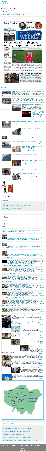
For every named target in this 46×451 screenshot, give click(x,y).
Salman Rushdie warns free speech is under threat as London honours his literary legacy (23, 136)
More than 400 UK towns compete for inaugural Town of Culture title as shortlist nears (27, 141)
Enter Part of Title (4, 10)
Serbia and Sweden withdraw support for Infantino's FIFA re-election (18, 272)
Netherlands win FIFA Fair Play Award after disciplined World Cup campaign (19, 288)
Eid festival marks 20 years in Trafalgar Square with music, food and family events (27, 168)
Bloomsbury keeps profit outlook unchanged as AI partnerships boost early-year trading (31, 129)
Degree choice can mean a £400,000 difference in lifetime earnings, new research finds (30, 368)
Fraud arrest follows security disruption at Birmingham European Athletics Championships (23, 238)
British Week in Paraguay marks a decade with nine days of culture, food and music (38, 112)
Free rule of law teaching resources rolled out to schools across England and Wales (26, 355)
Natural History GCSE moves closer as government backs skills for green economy (27, 374)
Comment (5, 219)
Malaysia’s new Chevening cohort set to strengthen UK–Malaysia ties (23, 315)
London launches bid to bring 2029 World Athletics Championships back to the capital (18, 264)
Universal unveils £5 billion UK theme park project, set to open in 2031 (24, 154)
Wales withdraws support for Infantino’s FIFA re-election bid (17, 284)
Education (5, 223)
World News (5, 217)
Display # (3, 11)
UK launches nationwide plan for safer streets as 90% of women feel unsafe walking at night (20, 13)
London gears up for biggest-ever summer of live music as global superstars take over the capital (33, 161)
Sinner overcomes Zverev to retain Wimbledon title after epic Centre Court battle (20, 296)
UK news (4, 216)
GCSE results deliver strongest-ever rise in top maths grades (22, 321)
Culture (4, 220)
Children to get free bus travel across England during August (22, 333)
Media (4, 221)
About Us (23, 448)
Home (2, 445)
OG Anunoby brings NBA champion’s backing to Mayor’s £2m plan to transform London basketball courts (24, 255)
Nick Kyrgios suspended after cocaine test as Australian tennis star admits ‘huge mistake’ (21, 230)
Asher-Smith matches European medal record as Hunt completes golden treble (21, 246)
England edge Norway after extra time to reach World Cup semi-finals (19, 304)
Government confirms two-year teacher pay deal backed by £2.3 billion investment (26, 361)
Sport (4, 224)
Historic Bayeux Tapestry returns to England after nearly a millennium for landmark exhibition (32, 147)
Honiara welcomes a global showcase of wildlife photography (23, 98)
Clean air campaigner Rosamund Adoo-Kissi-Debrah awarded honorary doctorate (36, 346)
